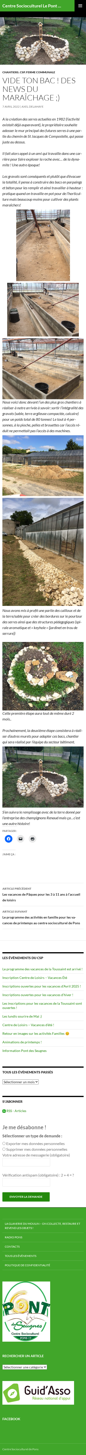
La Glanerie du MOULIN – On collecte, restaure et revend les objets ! (42, 1226)
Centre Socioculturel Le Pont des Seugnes (32, 5)
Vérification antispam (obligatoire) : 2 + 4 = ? (38, 1175)
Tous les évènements (20, 1256)
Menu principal (80, 5)
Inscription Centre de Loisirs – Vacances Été (34, 978)
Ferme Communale (40, 72)
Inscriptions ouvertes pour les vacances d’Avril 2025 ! (41, 986)
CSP (22, 72)
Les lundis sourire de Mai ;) (22, 1016)
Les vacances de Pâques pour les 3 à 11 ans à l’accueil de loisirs (41, 894)
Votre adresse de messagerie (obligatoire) (36, 1155)
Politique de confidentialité (27, 1265)
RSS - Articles (16, 1111)
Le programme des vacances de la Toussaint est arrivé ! (42, 969)
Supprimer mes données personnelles (36, 1149)
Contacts (12, 1246)
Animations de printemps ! (22, 1042)
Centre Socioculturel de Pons (20, 1449)
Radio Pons (13, 1237)
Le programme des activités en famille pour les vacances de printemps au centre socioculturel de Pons (41, 917)
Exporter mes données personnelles (35, 1143)
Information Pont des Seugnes (24, 1051)
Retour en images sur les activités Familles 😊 (35, 1033)
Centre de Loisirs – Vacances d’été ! (28, 1025)
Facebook (11, 1419)
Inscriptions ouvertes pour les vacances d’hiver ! (37, 995)
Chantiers (10, 72)
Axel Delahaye (32, 106)
